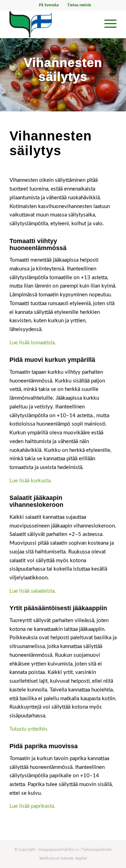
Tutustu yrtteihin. (28, 729)
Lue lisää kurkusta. (30, 480)
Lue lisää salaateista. (32, 591)
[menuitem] (49, 5)
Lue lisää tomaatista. (32, 342)
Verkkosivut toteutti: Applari (63, 858)
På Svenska (49, 5)
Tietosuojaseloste (97, 850)
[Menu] (107, 24)
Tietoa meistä (79, 5)
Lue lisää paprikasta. (32, 806)
